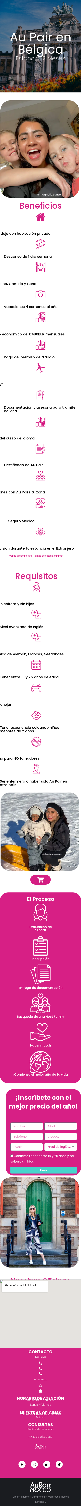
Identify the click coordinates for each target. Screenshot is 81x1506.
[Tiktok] (59, 1464)
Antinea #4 (27, 1414)
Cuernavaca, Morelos (47, 1414)
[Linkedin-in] (46, 1464)
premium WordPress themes (53, 1496)
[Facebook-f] (22, 1464)
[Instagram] (34, 1464)
